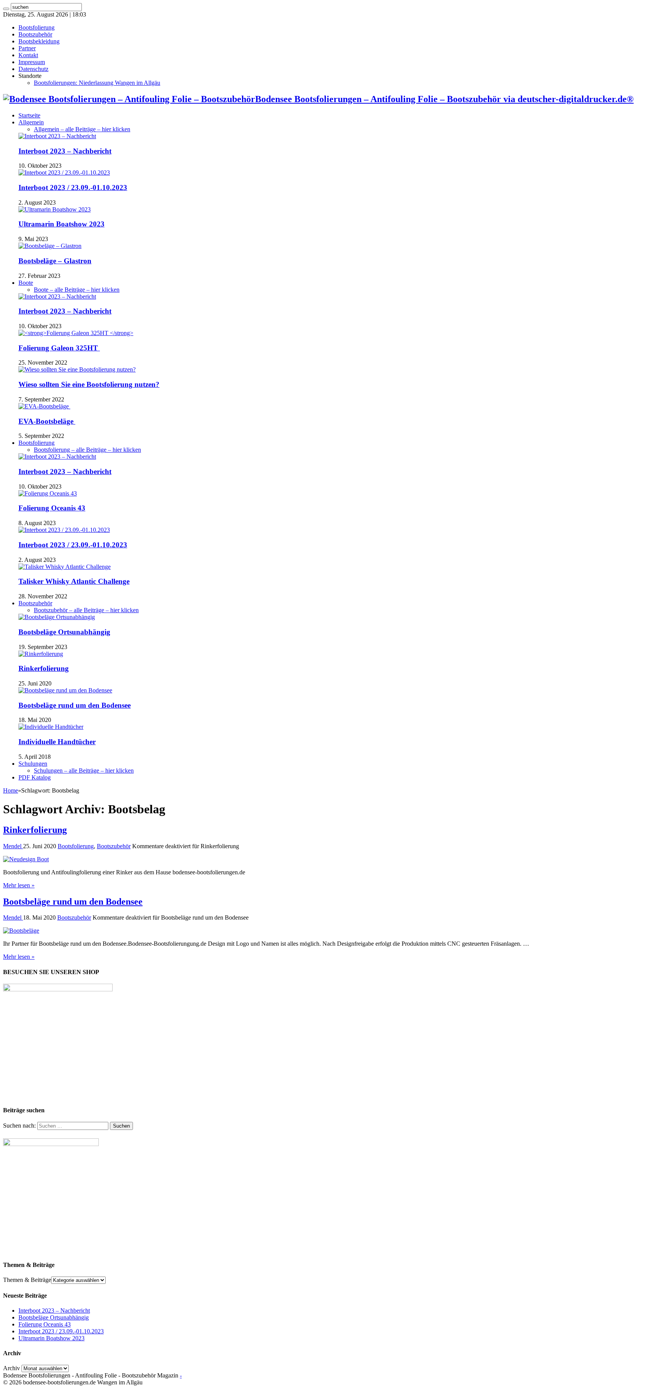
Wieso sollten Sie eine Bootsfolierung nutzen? (88, 384)
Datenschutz (33, 69)
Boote (25, 282)
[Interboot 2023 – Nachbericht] (57, 136)
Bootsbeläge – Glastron (54, 261)
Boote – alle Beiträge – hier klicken (77, 289)
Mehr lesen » (19, 885)
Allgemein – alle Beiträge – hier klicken (82, 129)
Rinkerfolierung (43, 668)
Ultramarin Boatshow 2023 (61, 224)
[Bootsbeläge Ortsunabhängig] (56, 617)
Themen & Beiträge (27, 1280)
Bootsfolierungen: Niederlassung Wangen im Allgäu (97, 82)
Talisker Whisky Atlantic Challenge (73, 581)
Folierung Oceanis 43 (51, 508)
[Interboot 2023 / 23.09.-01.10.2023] (64, 172)
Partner (27, 48)
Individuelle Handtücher (57, 742)
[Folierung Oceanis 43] (47, 493)
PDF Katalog (34, 777)
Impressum (31, 62)
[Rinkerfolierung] (40, 654)
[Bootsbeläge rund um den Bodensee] (65, 690)
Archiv (11, 1368)
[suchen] (6, 9)
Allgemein (31, 122)
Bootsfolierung (36, 27)
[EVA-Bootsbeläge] (44, 406)
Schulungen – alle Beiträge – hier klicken (84, 770)
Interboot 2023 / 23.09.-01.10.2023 (72, 187)
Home (10, 790)
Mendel (13, 846)
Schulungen (32, 763)
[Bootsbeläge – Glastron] (49, 246)
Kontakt (28, 55)
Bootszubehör (35, 34)
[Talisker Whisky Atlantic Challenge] (64, 566)
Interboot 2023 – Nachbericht (64, 151)
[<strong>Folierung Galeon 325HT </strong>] (75, 333)
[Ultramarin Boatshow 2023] (54, 209)
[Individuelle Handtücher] (50, 726)
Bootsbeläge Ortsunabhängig (64, 632)
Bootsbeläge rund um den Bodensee (74, 705)
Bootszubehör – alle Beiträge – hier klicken (86, 610)
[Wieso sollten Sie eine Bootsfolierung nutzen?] (77, 369)
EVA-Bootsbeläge (46, 421)
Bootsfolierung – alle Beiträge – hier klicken (87, 449)
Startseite (29, 115)
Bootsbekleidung (39, 41)
